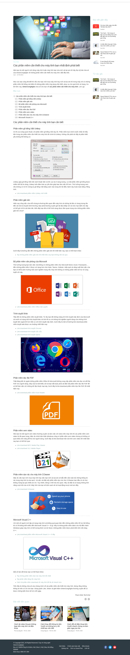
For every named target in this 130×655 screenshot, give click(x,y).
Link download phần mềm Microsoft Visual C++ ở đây (36, 534)
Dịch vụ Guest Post (76, 648)
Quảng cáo (64, 648)
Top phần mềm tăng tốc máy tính (28, 579)
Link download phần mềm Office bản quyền (32, 307)
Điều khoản (85, 646)
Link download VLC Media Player (29, 448)
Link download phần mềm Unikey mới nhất (32, 193)
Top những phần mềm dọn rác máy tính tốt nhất (34, 576)
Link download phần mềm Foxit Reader (31, 393)
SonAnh (102, 29)
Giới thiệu (62, 646)
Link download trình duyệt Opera (28, 335)
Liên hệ (87, 648)
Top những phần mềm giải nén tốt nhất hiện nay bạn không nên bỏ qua (42, 255)
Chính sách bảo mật (73, 646)
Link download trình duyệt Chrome (29, 328)
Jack (14, 75)
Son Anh (16, 626)
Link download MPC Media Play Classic (31, 445)
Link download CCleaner (25, 489)
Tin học (16, 62)
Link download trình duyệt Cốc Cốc (29, 331)
